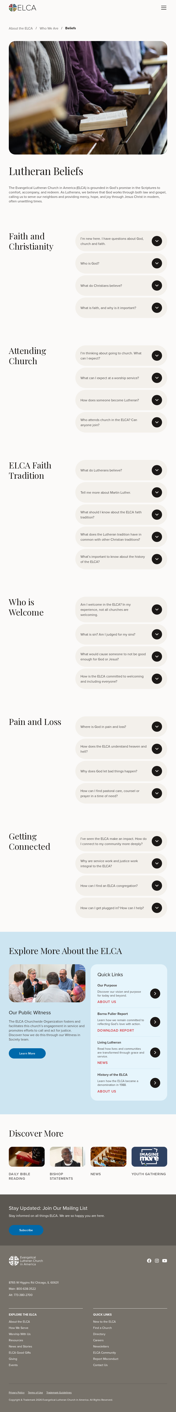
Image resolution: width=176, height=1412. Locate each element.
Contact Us (100, 1365)
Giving (13, 1359)
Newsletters (101, 1346)
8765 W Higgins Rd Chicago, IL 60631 (34, 1282)
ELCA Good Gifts (20, 1352)
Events (13, 1365)
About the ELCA (19, 1321)
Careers (98, 1340)
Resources (16, 1340)
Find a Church (102, 1328)
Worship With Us (20, 1334)
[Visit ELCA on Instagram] (156, 1260)
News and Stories (20, 1346)
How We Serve (18, 1328)
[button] (163, 8)
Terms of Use (35, 1392)
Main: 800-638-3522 (22, 1289)
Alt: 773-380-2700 (21, 1295)
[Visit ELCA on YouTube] (164, 1260)
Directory (99, 1334)
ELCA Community (104, 1352)
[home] (22, 8)
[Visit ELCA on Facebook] (149, 1260)
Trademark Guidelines (59, 1392)
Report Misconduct (105, 1359)
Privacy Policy (16, 1392)
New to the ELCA (104, 1321)
